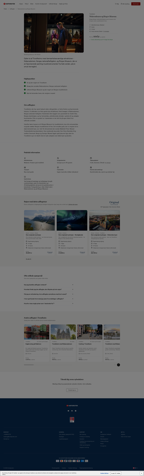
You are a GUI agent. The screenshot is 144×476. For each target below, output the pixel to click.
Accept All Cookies (115, 473)
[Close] (141, 473)
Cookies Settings (104, 473)
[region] (72, 473)
